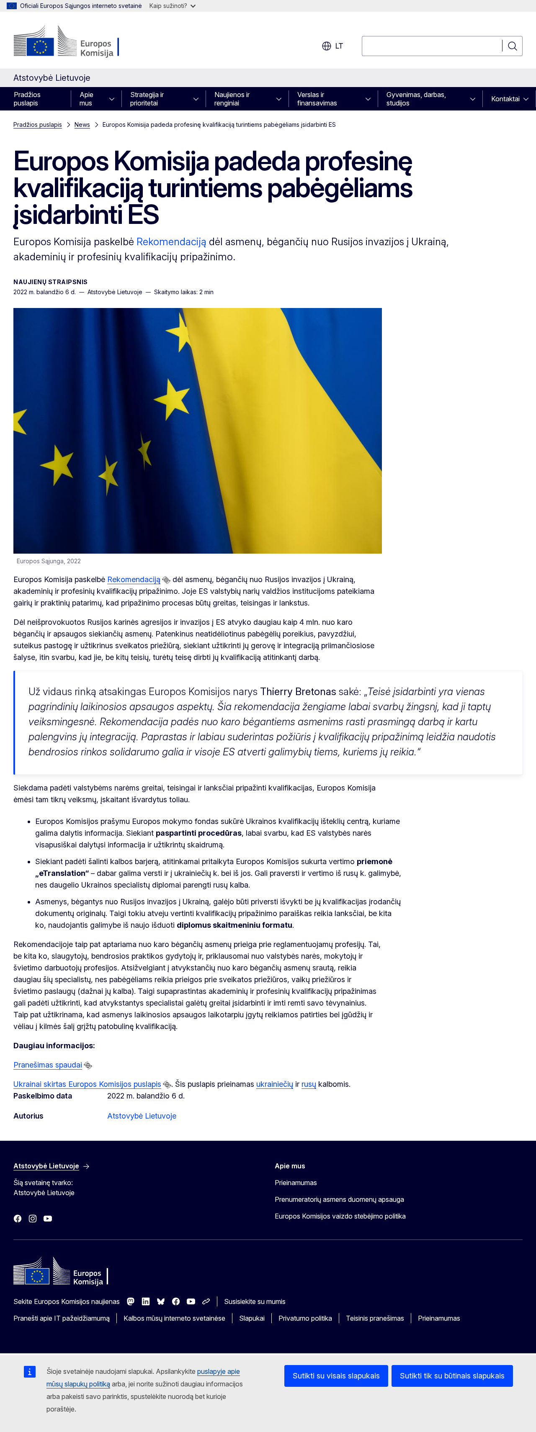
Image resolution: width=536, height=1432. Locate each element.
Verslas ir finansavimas (317, 98)
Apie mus (86, 98)
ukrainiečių (274, 1084)
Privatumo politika (305, 1318)
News (82, 124)
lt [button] (339, 45)
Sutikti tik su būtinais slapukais (452, 1375)
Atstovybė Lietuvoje (141, 1115)
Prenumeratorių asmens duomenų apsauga (339, 1199)
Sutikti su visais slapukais (336, 1375)
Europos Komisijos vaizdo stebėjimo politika (340, 1216)
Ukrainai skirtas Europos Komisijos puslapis (87, 1084)
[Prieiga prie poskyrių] (114, 98)
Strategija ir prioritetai (147, 98)
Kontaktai (505, 99)
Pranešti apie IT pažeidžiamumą (61, 1318)
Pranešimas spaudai (47, 1064)
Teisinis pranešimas (375, 1318)
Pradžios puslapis (27, 98)
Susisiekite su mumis (255, 1301)
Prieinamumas (296, 1182)
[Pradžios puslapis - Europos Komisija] (81, 42)
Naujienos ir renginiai (232, 98)
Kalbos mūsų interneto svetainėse (174, 1318)
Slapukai (252, 1318)
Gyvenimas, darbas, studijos (416, 98)
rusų (309, 1084)
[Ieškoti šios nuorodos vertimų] (166, 580)
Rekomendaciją (171, 242)
